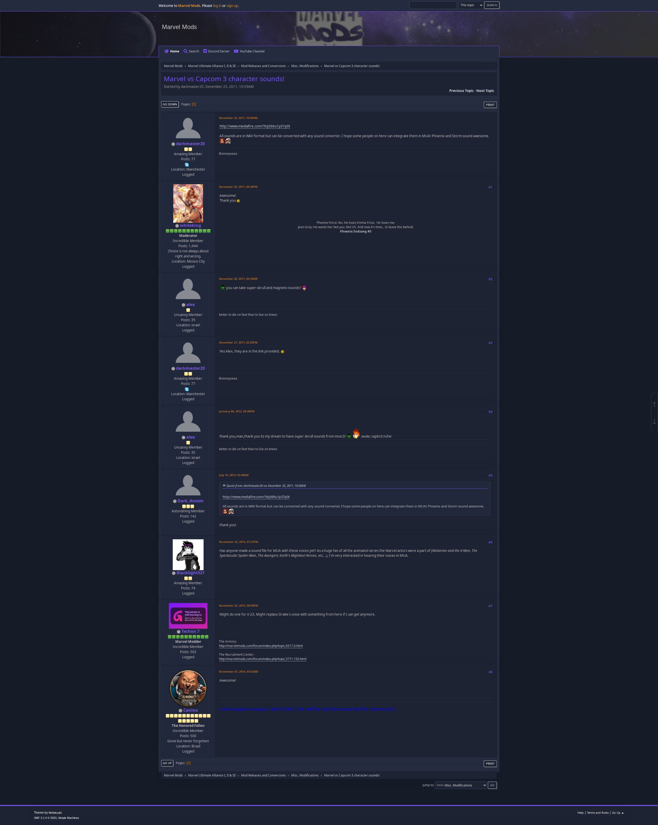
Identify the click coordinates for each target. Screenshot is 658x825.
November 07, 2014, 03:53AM (238, 671)
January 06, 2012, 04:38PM (236, 411)
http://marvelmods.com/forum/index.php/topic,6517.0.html (261, 646)
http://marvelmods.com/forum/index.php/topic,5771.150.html (262, 659)
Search (194, 51)
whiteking (190, 225)
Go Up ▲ (618, 812)
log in (217, 5)
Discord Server (219, 51)
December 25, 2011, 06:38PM (238, 187)
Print (490, 105)
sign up (232, 5)
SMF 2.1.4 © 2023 (45, 817)
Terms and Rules (598, 812)
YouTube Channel (252, 51)
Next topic (485, 90)
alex (190, 304)
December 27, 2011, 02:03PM (238, 342)
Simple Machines (68, 817)
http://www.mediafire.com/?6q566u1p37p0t (255, 126)
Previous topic (461, 90)
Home (174, 51)
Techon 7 (190, 631)
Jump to (428, 785)
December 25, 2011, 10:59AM (238, 118)
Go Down (170, 104)
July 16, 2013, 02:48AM (234, 475)
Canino (190, 710)
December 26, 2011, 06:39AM (238, 279)
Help (581, 812)
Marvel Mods (179, 26)
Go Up (167, 763)
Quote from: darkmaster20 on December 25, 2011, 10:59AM (266, 486)
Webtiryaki (55, 812)
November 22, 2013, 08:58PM (238, 605)
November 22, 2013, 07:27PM (238, 542)
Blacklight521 (191, 573)
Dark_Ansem (191, 501)
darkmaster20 (190, 143)
